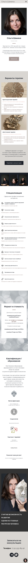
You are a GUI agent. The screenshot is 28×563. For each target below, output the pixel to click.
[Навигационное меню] (26, 1)
